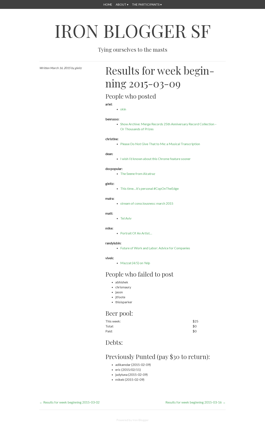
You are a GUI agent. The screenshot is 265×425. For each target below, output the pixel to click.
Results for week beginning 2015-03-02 (69, 402)
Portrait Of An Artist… (136, 233)
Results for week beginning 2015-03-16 (195, 402)
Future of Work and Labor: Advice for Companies (155, 248)
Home (108, 4)
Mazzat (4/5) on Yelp (135, 263)
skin (123, 109)
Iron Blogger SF (132, 30)
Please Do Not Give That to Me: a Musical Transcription (160, 144)
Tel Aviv (125, 218)
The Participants (146, 4)
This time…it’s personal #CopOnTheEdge (149, 188)
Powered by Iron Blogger (132, 420)
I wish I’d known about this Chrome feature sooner (155, 159)
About (121, 4)
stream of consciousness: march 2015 (146, 203)
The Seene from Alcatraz (137, 173)
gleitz (78, 68)
